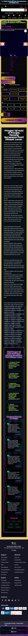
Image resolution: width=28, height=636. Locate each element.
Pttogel (15, 165)
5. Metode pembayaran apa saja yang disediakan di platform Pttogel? (14, 407)
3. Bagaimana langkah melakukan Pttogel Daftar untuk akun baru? (14, 385)
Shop (2, 7)
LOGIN (14, 628)
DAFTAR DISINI (8, 78)
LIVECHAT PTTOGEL (14, 120)
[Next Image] (25, 44)
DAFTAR (15, 632)
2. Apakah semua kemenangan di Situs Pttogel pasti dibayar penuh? (14, 376)
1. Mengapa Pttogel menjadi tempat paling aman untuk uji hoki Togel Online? (14, 365)
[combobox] (12, 10)
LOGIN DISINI (8, 82)
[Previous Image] (2, 44)
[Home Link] (9, 6)
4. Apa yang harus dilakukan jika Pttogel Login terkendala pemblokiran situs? (14, 396)
